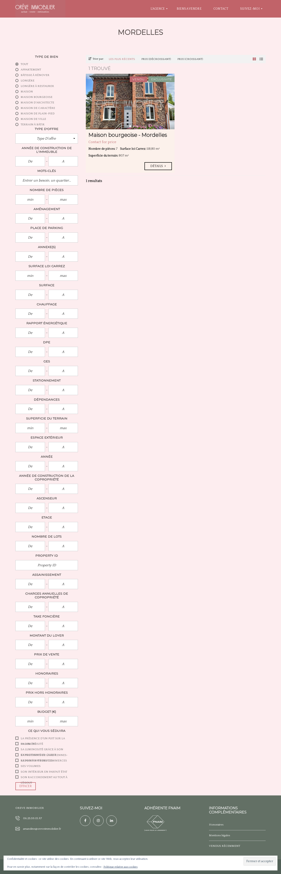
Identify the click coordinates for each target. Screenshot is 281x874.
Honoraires (216, 824)
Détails (157, 166)
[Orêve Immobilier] (35, 9)
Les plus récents (122, 59)
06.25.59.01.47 (32, 818)
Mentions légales (219, 835)
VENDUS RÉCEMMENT (224, 845)
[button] (46, 138)
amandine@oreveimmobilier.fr (42, 828)
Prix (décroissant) (156, 59)
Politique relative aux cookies (120, 866)
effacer (25, 786)
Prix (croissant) (190, 59)
